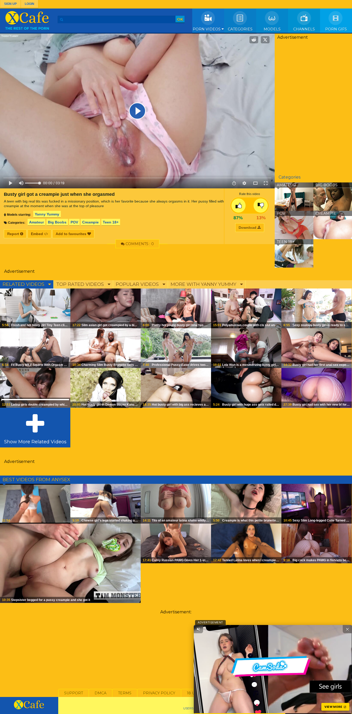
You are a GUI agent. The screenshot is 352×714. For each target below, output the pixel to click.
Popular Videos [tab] (138, 284)
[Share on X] (265, 39)
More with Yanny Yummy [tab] (204, 284)
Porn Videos (207, 29)
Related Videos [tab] (24, 284)
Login (29, 4)
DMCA (100, 693)
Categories (240, 29)
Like (238, 205)
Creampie (90, 222)
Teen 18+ (111, 222)
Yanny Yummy (47, 214)
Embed (37, 234)
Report (13, 234)
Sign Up (10, 4)
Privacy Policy (159, 693)
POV (74, 222)
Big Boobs (57, 222)
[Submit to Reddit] (253, 39)
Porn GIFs (336, 29)
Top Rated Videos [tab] (80, 284)
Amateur (36, 222)
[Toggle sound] (198, 629)
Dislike (261, 205)
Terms (124, 693)
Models (272, 29)
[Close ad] (347, 629)
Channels (304, 29)
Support (73, 693)
